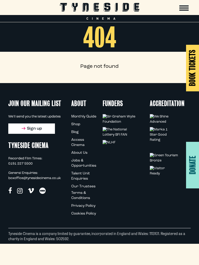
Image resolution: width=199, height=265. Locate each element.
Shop (75, 124)
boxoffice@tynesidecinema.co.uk (34, 178)
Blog (75, 132)
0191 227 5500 (20, 163)
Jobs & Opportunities (83, 163)
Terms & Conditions (80, 195)
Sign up (34, 129)
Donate (193, 165)
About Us (79, 153)
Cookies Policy (83, 214)
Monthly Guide (83, 117)
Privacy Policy (83, 206)
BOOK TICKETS (192, 68)
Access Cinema (77, 142)
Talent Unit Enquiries (80, 176)
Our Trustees (83, 186)
